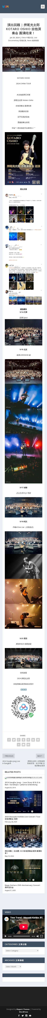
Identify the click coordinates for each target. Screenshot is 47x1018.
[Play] (5, 936)
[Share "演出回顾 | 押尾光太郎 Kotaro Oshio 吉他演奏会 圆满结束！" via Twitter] (13, 739)
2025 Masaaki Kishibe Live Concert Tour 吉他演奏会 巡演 (22, 818)
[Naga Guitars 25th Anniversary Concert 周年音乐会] (23, 870)
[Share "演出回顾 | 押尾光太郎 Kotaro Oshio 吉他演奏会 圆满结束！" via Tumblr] (23, 739)
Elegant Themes (23, 1009)
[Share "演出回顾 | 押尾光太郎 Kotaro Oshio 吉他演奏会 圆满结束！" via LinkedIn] (33, 739)
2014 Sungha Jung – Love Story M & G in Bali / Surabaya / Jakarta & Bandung (22, 783)
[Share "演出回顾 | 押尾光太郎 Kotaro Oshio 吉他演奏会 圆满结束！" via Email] (23, 744)
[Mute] (38, 936)
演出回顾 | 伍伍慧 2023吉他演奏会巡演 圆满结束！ (23, 852)
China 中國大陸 (27, 37)
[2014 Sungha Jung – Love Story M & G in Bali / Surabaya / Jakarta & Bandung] (23, 778)
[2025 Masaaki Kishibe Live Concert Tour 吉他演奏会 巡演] (23, 802)
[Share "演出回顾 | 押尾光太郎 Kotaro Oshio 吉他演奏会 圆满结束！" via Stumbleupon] (18, 744)
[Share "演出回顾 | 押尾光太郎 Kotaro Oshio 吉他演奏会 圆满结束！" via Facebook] (9, 739)
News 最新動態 (33, 40)
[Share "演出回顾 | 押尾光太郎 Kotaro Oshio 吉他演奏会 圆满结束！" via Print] (28, 744)
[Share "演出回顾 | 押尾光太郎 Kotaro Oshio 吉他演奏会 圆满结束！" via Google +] (18, 739)
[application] (23, 927)
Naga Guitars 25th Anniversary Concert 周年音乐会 (22, 886)
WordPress (23, 1012)
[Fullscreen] (41, 936)
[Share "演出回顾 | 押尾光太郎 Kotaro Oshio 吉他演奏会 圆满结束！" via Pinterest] (28, 739)
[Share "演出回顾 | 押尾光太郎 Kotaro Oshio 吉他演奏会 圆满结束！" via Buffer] (38, 739)
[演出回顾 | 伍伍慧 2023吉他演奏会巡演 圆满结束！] (23, 836)
